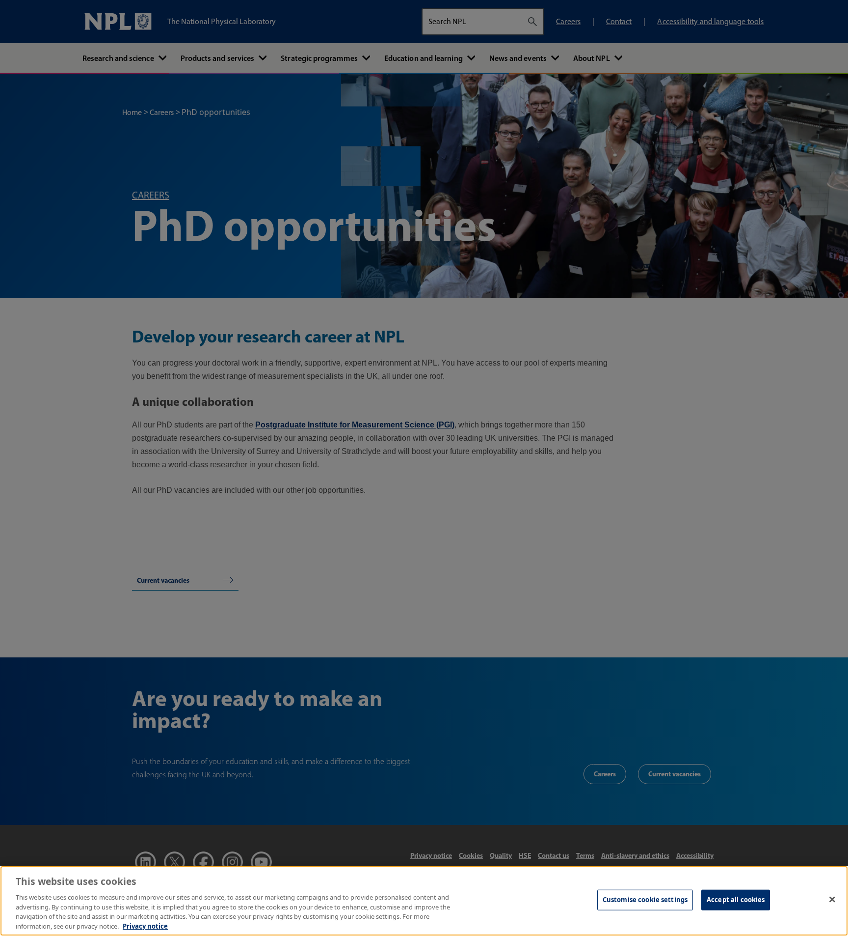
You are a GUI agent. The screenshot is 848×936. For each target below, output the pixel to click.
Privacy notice (145, 925)
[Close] (832, 899)
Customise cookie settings (645, 899)
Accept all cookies (736, 899)
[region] (424, 901)
